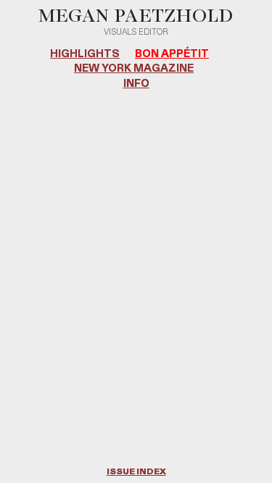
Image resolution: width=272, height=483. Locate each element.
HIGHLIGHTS (85, 54)
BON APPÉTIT (172, 54)
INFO (136, 84)
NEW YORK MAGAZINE (134, 68)
